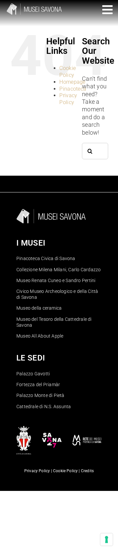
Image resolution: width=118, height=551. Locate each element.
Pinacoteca (72, 89)
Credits (87, 471)
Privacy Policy (68, 98)
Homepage (72, 82)
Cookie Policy (67, 71)
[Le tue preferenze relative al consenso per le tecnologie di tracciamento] (106, 539)
